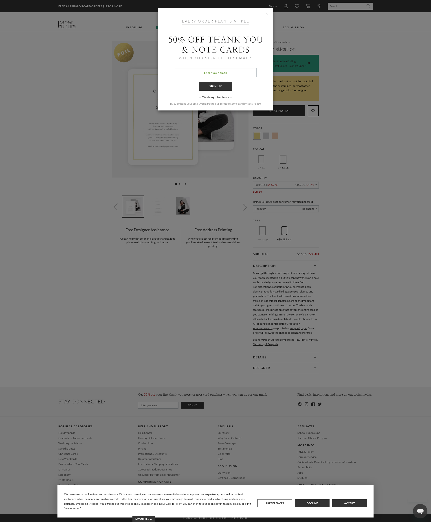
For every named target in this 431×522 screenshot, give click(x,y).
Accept (349, 503)
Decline (312, 503)
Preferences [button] (72, 508)
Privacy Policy (252, 103)
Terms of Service (229, 103)
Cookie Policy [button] (174, 503)
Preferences (275, 503)
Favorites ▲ (143, 518)
